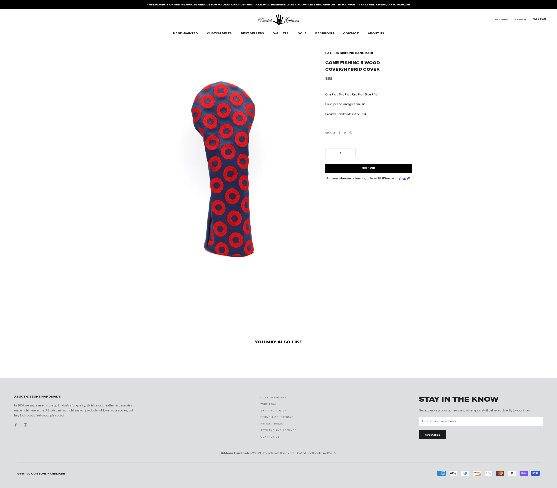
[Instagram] (25, 425)
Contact (351, 33)
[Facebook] (339, 132)
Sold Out (368, 168)
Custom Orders (273, 397)
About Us (376, 33)
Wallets (281, 33)
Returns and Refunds (278, 430)
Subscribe (432, 434)
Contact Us (270, 437)
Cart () (539, 19)
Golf (302, 33)
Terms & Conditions (277, 417)
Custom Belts (219, 33)
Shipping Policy (273, 410)
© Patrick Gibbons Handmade (41, 473)
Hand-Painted (185, 33)
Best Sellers (252, 33)
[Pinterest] (350, 132)
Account (502, 19)
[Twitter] (345, 132)
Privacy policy (272, 424)
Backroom (324, 33)
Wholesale (269, 404)
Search (520, 19)
